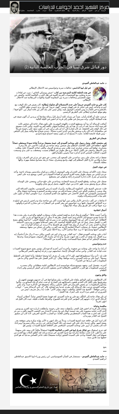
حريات (44, 10)
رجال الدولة (75, 10)
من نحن (97, 10)
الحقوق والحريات (86, 62)
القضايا (79, 62)
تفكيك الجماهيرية (60, 10)
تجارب (38, 10)
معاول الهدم (21, 10)
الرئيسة (103, 10)
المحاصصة (30, 10)
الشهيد (90, 10)
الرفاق (84, 10)
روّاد (68, 10)
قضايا (50, 10)
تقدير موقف (74, 62)
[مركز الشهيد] (59, 7)
